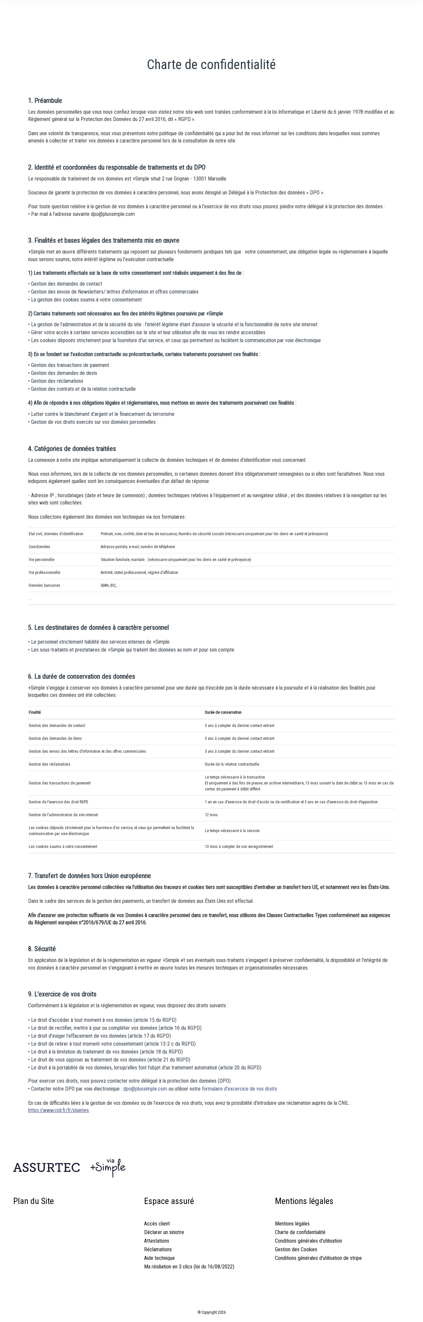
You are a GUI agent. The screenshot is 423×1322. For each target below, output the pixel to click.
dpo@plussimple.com (145, 1089)
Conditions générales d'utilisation (308, 1241)
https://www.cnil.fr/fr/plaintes (58, 1110)
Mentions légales (292, 1224)
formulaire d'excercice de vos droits (239, 1089)
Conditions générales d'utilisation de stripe (318, 1258)
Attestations (156, 1241)
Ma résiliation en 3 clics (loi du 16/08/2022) (189, 1266)
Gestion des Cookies (296, 1249)
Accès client (157, 1224)
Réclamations (158, 1249)
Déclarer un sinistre (164, 1232)
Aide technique (159, 1258)
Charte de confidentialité (300, 1232)
